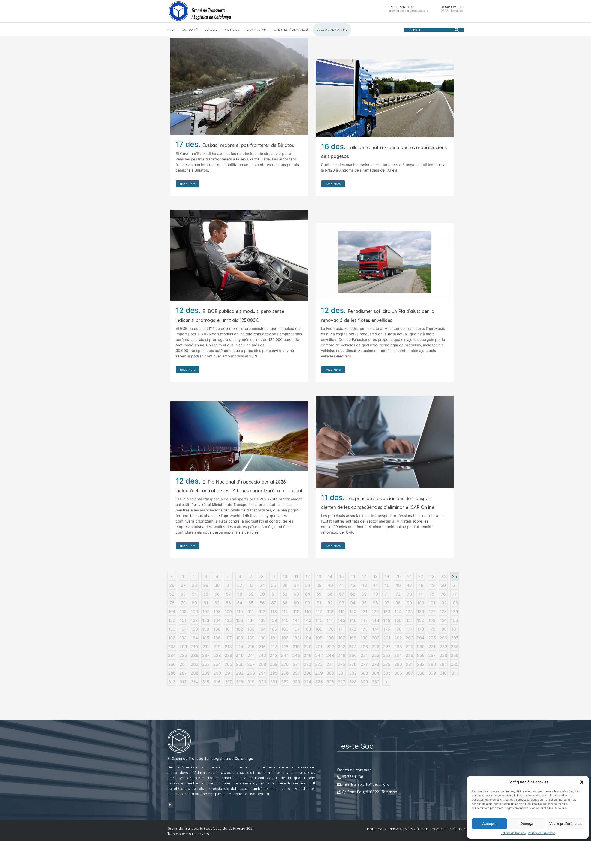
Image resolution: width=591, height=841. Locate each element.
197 (341, 637)
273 (319, 664)
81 (206, 602)
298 (307, 673)
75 (432, 594)
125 (409, 611)
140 (285, 620)
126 (420, 611)
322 (285, 681)
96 (375, 602)
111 (251, 611)
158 (194, 629)
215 (250, 646)
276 (352, 664)
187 (228, 637)
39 (318, 585)
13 (319, 576)
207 (454, 637)
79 (183, 602)
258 (443, 655)
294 (262, 673)
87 (273, 602)
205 (432, 637)
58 (239, 594)
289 (206, 673)
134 (217, 620)
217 (273, 646)
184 (194, 637)
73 (409, 594)
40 (330, 585)
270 (285, 664)
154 (443, 620)
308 (421, 673)
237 (205, 655)
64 (307, 594)
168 (307, 629)
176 (398, 629)
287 (183, 673)
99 (409, 602)
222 (330, 646)
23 (431, 576)
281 (409, 664)
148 (375, 620)
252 (375, 655)
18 (375, 576)
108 (217, 611)
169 (318, 629)
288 (194, 673)
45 (386, 585)
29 (205, 585)
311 (455, 673)
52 (171, 594)
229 (409, 646)
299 (319, 673)
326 (330, 681)
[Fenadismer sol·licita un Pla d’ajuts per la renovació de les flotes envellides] (385, 262)
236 (194, 655)
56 (217, 594)
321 (273, 681)
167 (296, 629)
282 (421, 664)
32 (239, 585)
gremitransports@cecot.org (365, 784)
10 (285, 576)
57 (228, 594)
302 (353, 673)
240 (240, 655)
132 (194, 620)
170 (330, 629)
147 (364, 620)
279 (386, 664)
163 (250, 629)
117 (319, 611)
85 (250, 602)
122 (375, 611)
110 (240, 611)
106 (194, 611)
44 (375, 585)
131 (183, 620)
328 (353, 681)
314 (194, 681)
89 (296, 602)
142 (307, 620)
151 (409, 620)
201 (386, 637)
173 (364, 629)
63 (296, 594)
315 (205, 681)
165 (273, 629)
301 (341, 673)
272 (307, 664)
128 (443, 611)
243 (273, 655)
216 (262, 646)
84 (239, 602)
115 (296, 611)
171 (341, 629)
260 (172, 664)
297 (296, 673)
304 (375, 673)
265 (228, 664)
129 (454, 611)
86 (262, 602)
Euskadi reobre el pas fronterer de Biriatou (248, 145)
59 (250, 594)
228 (398, 646)
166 (284, 629)
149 (386, 620)
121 (364, 611)
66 (330, 594)
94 (353, 602)
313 (183, 681)
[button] (581, 782)
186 (217, 637)
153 (431, 620)
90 (307, 602)
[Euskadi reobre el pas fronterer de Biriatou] (239, 86)
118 (330, 611)
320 (262, 681)
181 (455, 629)
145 (341, 620)
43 (364, 585)
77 (454, 594)
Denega (526, 823)
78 (171, 602)
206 (443, 637)
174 (375, 629)
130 (171, 620)
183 (183, 637)
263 (206, 664)
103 (454, 602)
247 (319, 655)
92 (330, 602)
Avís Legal (458, 829)
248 (330, 655)
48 (420, 585)
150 (398, 620)
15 (341, 576)
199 (364, 637)
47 (409, 585)
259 (454, 655)
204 (421, 637)
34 (262, 585)
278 (375, 664)
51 (454, 585)
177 (409, 629)
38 (307, 585)
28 (194, 585)
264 (217, 664)
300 (330, 673)
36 (284, 585)
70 (375, 594)
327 (341, 681)
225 (364, 646)
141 (296, 620)
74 (420, 594)
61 (273, 594)
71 (387, 594)
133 (205, 620)
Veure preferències (565, 823)
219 (296, 646)
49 (432, 585)
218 (284, 646)
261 (183, 664)
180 (443, 629)
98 (398, 602)
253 (387, 655)
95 (364, 602)
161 (228, 629)
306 (398, 673)
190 (262, 637)
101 (432, 602)
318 (239, 681)
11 (296, 576)
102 (443, 602)
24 (443, 576)
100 (420, 602)
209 (183, 646)
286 (172, 673)
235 (183, 655)
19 (387, 576)
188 (239, 637)
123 (386, 611)
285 (454, 664)
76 (443, 594)
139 (273, 620)
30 (217, 585)
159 (205, 629)
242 (262, 655)
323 (296, 681)
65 (318, 594)
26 (171, 585)
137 (251, 620)
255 (409, 655)
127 (432, 611)
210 (194, 646)
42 (353, 585)
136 (239, 620)
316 (217, 681)
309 (432, 673)
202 (398, 637)
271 (296, 664)
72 (398, 594)
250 (353, 655)
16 (353, 576)
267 (251, 664)
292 (240, 673)
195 (318, 637)
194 (307, 637)
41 (341, 585)
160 (217, 629)
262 (194, 664)
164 (262, 629)
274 (330, 664)
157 (183, 629)
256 (421, 655)
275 (341, 664)
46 (398, 585)
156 (171, 629)
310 (443, 673)
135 (228, 620)
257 (432, 655)
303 (364, 673)
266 (240, 664)
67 (341, 594)
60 (262, 594)
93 (341, 602)
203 (409, 637)
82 (217, 602)
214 (239, 646)
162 (239, 629)
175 (386, 629)
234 (172, 655)
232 (443, 646)
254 (398, 655)
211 (206, 646)
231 (431, 646)
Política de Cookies (513, 833)
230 (421, 646)
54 (194, 594)
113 (274, 611)
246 (307, 655)
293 (251, 673)
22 (420, 576)
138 (262, 620)
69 (364, 594)
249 (341, 655)
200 (375, 637)
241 (251, 655)
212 (217, 646)
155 (454, 620)
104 (171, 611)
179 (432, 629)
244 (285, 655)
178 (420, 629)
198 (352, 637)
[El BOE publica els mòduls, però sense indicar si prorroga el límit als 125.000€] (239, 255)
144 (330, 620)
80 (194, 602)
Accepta (489, 823)
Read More (188, 183)
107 (205, 611)
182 (171, 637)
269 (273, 664)
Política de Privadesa (541, 833)
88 (284, 602)
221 (318, 646)
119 (341, 611)
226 (375, 646)
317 (228, 681)
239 (228, 655)
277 (364, 664)
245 (296, 655)
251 (364, 655)
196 (330, 637)
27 (183, 585)
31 (228, 585)
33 (250, 585)
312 (171, 681)
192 (284, 637)
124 (398, 611)
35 (273, 585)
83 (228, 602)
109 (228, 611)
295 (273, 673)
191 (274, 637)
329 (364, 681)
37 (296, 585)
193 (296, 637)
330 (375, 681)
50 (443, 585)
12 (307, 576)
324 (307, 681)
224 (353, 646)
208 (172, 646)
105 (183, 611)
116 (308, 611)
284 (443, 664)
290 (217, 673)
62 (284, 594)
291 (228, 673)
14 (330, 576)
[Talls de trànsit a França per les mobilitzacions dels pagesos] (385, 98)
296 (285, 673)
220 (307, 646)
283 (432, 664)
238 (217, 655)
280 (398, 664)
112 (262, 611)
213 (228, 646)
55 (205, 594)
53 (183, 594)
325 (319, 681)
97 (386, 602)
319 (250, 681)
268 (262, 664)
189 (250, 637)
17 (364, 576)
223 (341, 646)
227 (386, 646)
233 (454, 646)
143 (319, 620)
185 (205, 637)
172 (353, 629)
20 (398, 576)
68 (352, 594)
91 (319, 602)
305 (387, 673)
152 (420, 620)
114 (285, 611)
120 (352, 611)
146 (352, 620)
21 (409, 576)
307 (409, 673)
